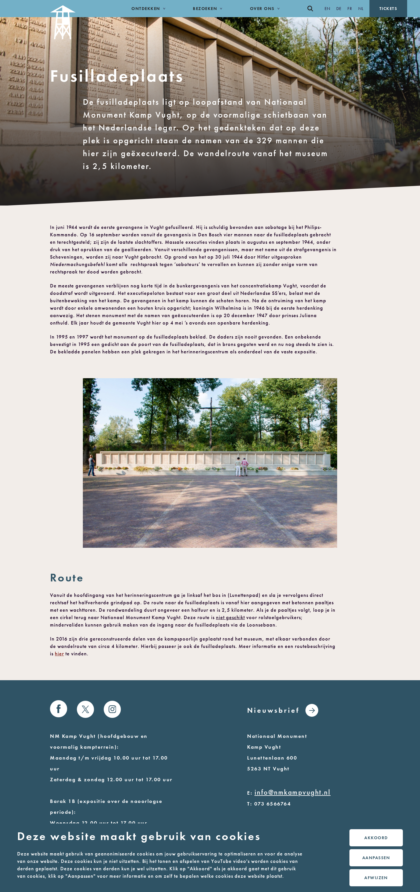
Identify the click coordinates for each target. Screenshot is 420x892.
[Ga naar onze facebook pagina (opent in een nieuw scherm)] (58, 708)
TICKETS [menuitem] (388, 8)
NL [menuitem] (361, 8)
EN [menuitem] (328, 8)
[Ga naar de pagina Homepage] (77, 19)
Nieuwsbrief (273, 710)
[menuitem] (313, 8)
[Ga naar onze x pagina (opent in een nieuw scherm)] (85, 709)
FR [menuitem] (350, 8)
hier (59, 654)
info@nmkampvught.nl (293, 792)
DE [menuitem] (339, 8)
